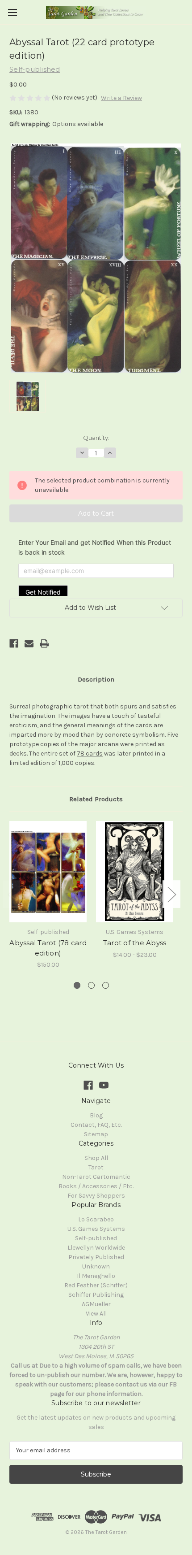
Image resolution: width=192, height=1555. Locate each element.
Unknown (96, 1266)
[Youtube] (104, 1085)
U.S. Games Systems (96, 1229)
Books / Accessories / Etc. (96, 1186)
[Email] (29, 643)
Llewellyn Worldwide (96, 1247)
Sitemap (96, 1134)
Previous (12, 894)
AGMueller (96, 1304)
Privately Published (96, 1257)
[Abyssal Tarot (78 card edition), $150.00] (48, 871)
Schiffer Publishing (96, 1295)
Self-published (96, 1238)
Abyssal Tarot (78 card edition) (48, 947)
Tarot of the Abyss (135, 942)
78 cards (90, 753)
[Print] (44, 643)
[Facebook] (13, 643)
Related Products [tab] (96, 799)
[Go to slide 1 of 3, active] (77, 985)
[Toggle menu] (12, 12)
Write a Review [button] (121, 98)
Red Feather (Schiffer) (96, 1285)
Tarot (96, 1167)
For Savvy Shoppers (96, 1195)
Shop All (96, 1158)
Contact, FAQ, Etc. (96, 1125)
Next (171, 894)
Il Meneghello (96, 1276)
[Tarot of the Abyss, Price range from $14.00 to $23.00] (134, 871)
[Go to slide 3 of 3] (105, 985)
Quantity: (96, 437)
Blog (96, 1115)
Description (96, 679)
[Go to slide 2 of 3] (91, 985)
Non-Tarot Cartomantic (96, 1177)
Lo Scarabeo (96, 1219)
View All (96, 1313)
